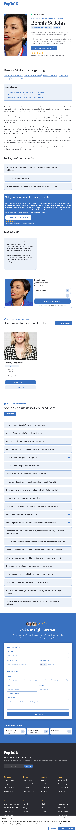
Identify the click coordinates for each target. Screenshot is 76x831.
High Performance (29, 791)
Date (9, 685)
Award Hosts (44, 784)
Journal (25, 804)
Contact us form (9, 815)
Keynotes (43, 780)
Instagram (43, 808)
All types (26, 811)
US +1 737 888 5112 (10, 811)
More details (11, 697)
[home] (11, 4)
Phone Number (44, 660)
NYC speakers (62, 808)
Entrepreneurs (8, 784)
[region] (38, 253)
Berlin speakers (63, 811)
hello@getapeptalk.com (12, 804)
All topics (26, 808)
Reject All (61, 828)
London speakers (63, 804)
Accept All (70, 828)
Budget (41, 685)
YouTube (43, 811)
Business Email (12, 660)
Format (9, 676)
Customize (53, 828)
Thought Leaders (9, 780)
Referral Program (64, 784)
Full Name (10, 651)
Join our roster (62, 791)
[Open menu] (70, 3)
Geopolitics (26, 787)
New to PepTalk (9, 791)
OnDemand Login (64, 787)
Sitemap (60, 795)
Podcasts (43, 791)
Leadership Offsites (46, 787)
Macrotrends (27, 780)
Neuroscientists (9, 787)
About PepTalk (62, 780)
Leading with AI (28, 784)
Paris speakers (63, 815)
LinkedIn (43, 804)
